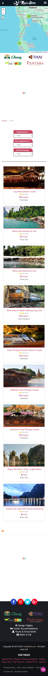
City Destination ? (22, 141)
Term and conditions (25, 667)
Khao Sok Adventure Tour (24, 231)
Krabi (25, 475)
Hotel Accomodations (25, 628)
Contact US (8, 671)
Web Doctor (7, 659)
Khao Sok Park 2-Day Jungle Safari (24, 469)
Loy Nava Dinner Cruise (24, 191)
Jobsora (42, 662)
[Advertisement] (24, 91)
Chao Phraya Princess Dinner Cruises (24, 350)
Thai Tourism (18, 662)
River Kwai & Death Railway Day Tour (24, 310)
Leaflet (32, 52)
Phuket (25, 237)
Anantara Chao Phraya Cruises (24, 429)
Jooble (42, 659)
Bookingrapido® (30, 659)
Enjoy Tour (6, 662)
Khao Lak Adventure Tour (24, 271)
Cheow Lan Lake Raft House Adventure (24, 509)
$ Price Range (22, 150)
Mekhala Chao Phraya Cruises (24, 390)
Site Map (39, 667)
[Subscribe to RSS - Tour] (24, 531)
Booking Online (21, 671)
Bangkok (25, 197)
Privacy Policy (9, 667)
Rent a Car (26, 634)
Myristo (17, 659)
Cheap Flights (25, 625)
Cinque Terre (31, 662)
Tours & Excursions (25, 631)
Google (45, 52)
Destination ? (22, 132)
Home (4, 121)
